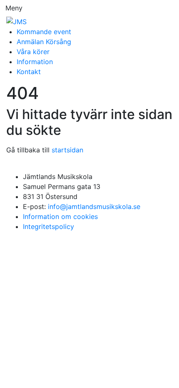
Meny (13, 8)
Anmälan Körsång (44, 41)
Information (35, 61)
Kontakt (29, 71)
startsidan (67, 150)
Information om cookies (60, 216)
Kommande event (44, 31)
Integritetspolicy (48, 226)
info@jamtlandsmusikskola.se (94, 206)
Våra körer (33, 51)
